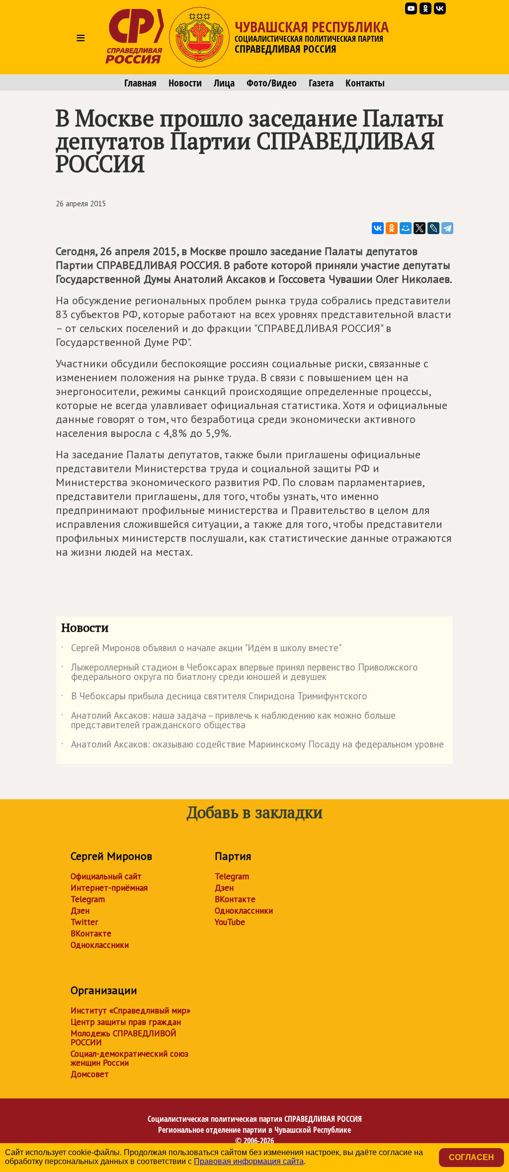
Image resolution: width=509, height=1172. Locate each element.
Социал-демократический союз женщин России (129, 1058)
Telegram (88, 899)
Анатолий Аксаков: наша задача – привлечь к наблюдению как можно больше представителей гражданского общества (228, 721)
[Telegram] (447, 228)
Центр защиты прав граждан (126, 1021)
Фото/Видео (272, 83)
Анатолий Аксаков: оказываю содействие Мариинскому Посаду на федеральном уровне (252, 746)
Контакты (365, 83)
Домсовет (90, 1074)
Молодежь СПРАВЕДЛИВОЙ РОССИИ (123, 1038)
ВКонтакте (91, 933)
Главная (140, 83)
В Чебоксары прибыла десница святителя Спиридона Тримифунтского (214, 697)
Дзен (80, 910)
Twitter (84, 922)
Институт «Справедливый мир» (130, 1010)
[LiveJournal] (433, 228)
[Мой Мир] (406, 228)
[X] (419, 228)
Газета (321, 83)
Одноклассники (100, 944)
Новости (185, 83)
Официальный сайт (106, 876)
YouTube (230, 922)
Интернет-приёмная (109, 887)
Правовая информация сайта (249, 1161)
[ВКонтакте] (378, 228)
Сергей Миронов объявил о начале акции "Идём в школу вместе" (201, 649)
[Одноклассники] (392, 228)
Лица (224, 83)
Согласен (471, 1157)
